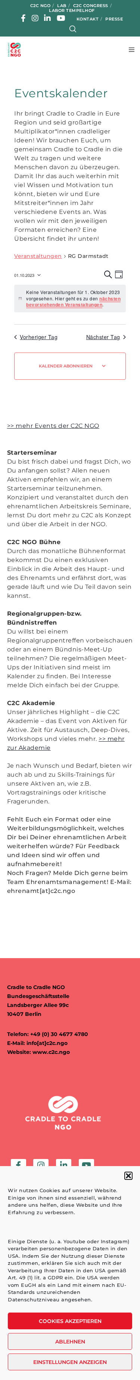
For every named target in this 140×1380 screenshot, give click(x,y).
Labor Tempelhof (72, 10)
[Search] (73, 29)
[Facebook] (23, 18)
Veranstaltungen (38, 256)
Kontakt (88, 19)
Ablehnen (70, 1341)
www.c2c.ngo (51, 1052)
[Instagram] (35, 18)
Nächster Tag (103, 337)
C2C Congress (90, 5)
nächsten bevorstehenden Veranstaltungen (73, 301)
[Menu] (129, 50)
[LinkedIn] (47, 18)
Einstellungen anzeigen (70, 1362)
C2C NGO (40, 5)
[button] (128, 1176)
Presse (114, 19)
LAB (61, 5)
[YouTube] (61, 18)
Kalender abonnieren (66, 366)
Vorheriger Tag (38, 337)
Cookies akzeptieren (70, 1321)
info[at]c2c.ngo (47, 1043)
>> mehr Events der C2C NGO (53, 425)
